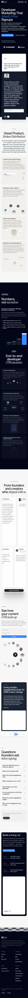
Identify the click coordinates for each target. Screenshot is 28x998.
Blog (16, 956)
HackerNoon (18, 980)
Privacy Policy (4, 968)
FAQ (2, 956)
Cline (5, 734)
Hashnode (17, 978)
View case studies (20, 35)
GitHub (16, 968)
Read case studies (14, 590)
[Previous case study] (5, 117)
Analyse (14, 636)
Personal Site (18, 971)
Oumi (11, 734)
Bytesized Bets (18, 961)
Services (3, 954)
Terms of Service (5, 971)
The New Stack (18, 975)
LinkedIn (3, 992)
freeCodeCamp (19, 973)
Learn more (6, 707)
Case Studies (18, 954)
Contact (17, 959)
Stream (23, 734)
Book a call (6, 818)
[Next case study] (8, 117)
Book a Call (20, 2)
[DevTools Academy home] (4, 2)
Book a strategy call (7, 35)
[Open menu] (25, 2)
